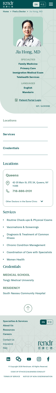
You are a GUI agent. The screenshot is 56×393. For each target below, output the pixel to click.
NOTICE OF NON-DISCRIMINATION (37, 376)
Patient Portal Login (30, 100)
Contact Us (8, 339)
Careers (7, 334)
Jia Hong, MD (36, 11)
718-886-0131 (22, 191)
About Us (8, 325)
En (36, 4)
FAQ (5, 348)
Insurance (8, 343)
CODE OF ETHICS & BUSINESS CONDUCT (28, 371)
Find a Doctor (19, 11)
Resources (9, 329)
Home (6, 11)
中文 (42, 4)
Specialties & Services (15, 321)
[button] (51, 4)
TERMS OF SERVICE (12, 376)
